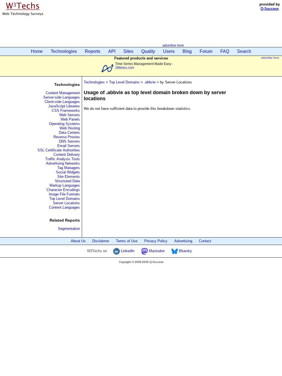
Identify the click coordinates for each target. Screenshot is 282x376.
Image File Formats (64, 194)
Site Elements (68, 177)
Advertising (183, 241)
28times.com (124, 67)
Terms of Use (126, 241)
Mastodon (156, 251)
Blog (187, 51)
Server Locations (66, 203)
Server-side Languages (61, 97)
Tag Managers (68, 168)
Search (244, 51)
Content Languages (64, 207)
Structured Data (67, 181)
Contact (205, 241)
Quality (148, 51)
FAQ (224, 51)
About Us (78, 241)
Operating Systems (64, 124)
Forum (206, 51)
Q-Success (270, 9)
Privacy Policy (155, 241)
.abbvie (150, 82)
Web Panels (70, 119)
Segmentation (69, 229)
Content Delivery (66, 154)
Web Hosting (69, 128)
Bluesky (185, 251)
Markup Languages (65, 185)
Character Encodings (63, 190)
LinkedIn (127, 251)
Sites (128, 51)
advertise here (173, 45)
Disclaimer (100, 241)
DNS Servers (69, 141)
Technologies (64, 51)
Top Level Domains (64, 199)
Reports (92, 51)
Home (37, 51)
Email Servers (68, 146)
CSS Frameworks (66, 110)
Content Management (63, 93)
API (111, 51)
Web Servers (69, 115)
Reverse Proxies (66, 137)
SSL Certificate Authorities (58, 150)
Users (169, 51)
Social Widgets (68, 172)
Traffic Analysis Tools (62, 159)
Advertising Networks (63, 163)
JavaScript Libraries (64, 106)
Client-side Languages (62, 102)
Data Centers (69, 132)
